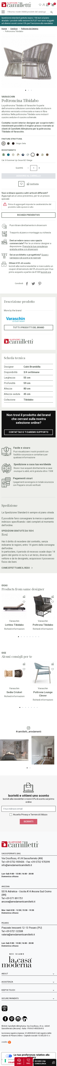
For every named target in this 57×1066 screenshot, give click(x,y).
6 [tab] (34, 707)
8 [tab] (38, 636)
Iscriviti (28, 821)
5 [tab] (31, 707)
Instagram (18, 1018)
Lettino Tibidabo (14, 624)
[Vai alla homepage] (16, 4)
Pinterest (39, 283)
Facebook (5, 1018)
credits (5, 1042)
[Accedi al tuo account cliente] (44, 4)
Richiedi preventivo (28, 215)
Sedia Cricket (14, 692)
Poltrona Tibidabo (43, 624)
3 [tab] (31, 90)
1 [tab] (25, 90)
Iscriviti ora (46, 272)
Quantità (19, 168)
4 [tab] (27, 636)
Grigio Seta (21, 143)
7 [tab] (35, 636)
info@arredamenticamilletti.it (17, 865)
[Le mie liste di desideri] (40, 4)
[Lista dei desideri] (24, 601)
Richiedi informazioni (14, 629)
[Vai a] (14, 606)
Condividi (26, 283)
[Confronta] (24, 596)
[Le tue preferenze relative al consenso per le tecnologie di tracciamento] (5, 1061)
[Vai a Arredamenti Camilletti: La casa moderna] (17, 960)
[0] (47, 4)
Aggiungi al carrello (28, 176)
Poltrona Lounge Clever (43, 694)
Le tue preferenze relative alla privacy (31, 1056)
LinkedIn (24, 1018)
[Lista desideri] (21, 184)
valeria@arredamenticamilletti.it (18, 934)
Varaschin (8, 96)
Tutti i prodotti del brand (28, 327)
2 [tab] (28, 90)
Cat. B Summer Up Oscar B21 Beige (17, 160)
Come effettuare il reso (16, 568)
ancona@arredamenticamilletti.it (18, 901)
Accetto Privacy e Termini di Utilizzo (30, 814)
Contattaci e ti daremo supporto (28, 432)
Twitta (33, 283)
